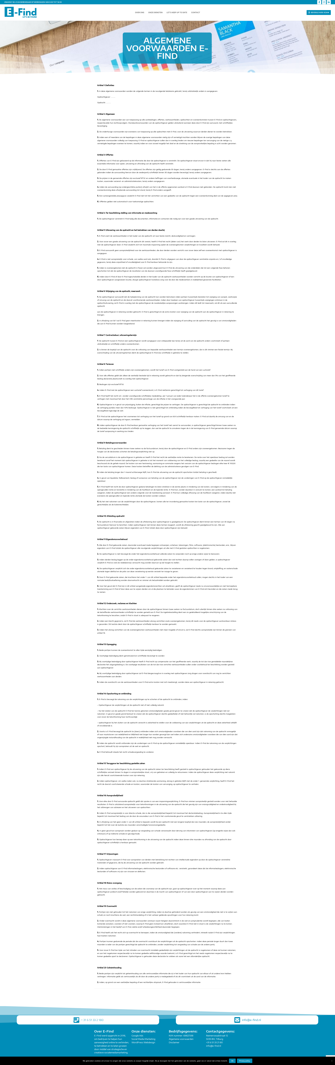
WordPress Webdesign (143, 1042)
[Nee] (331, 1060)
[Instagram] (324, 2)
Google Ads (137, 1035)
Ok (232, 1061)
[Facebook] (319, 2)
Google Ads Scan (319, 12)
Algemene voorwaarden (181, 1039)
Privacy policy (244, 1061)
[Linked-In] (329, 2)
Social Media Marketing (143, 1039)
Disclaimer (174, 1042)
